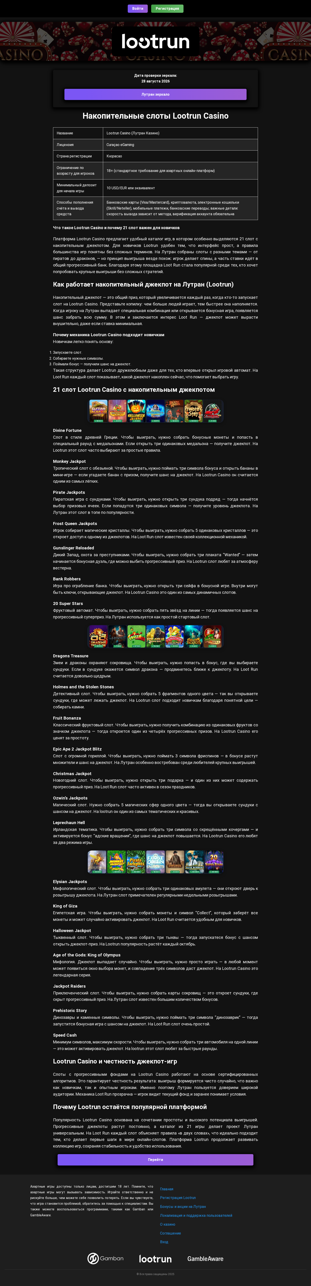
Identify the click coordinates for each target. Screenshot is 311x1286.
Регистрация (167, 8)
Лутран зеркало (155, 94)
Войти (137, 8)
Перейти (155, 1160)
